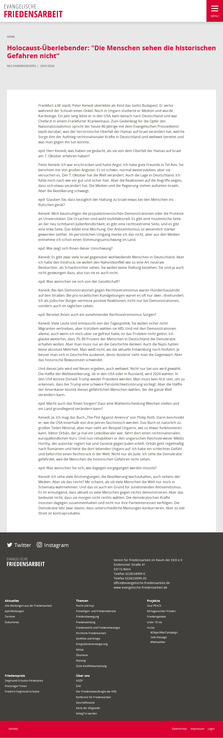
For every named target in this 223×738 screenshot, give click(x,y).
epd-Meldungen (14, 611)
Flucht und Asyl (85, 606)
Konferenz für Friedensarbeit (93, 697)
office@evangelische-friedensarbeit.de (142, 583)
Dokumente (12, 622)
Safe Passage (158, 637)
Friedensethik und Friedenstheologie (98, 628)
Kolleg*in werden (86, 713)
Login (211, 729)
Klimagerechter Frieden (161, 611)
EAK (78, 686)
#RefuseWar (158, 642)
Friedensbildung (85, 622)
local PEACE (154, 606)
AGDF (79, 680)
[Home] (33, 10)
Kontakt (13, 729)
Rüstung (81, 660)
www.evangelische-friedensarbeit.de (140, 587)
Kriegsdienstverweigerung (92, 644)
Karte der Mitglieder (88, 708)
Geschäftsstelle (85, 702)
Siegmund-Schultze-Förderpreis (24, 680)
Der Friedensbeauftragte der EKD (96, 691)
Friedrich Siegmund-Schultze (22, 691)
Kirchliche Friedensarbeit (91, 633)
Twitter (22, 544)
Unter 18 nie (154, 622)
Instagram (56, 544)
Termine (10, 616)
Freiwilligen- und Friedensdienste (96, 611)
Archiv (151, 628)
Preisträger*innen (16, 686)
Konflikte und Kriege (88, 638)
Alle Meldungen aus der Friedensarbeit (28, 606)
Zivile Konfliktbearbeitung (91, 666)
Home (11, 37)
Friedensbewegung (87, 616)
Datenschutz (179, 729)
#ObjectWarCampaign (163, 632)
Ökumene (82, 655)
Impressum (197, 729)
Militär (80, 650)
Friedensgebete (156, 616)
